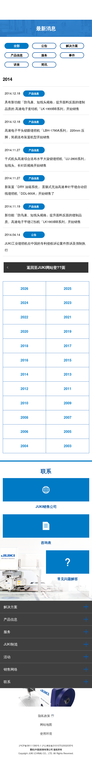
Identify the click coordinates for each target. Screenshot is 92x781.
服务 (44, 55)
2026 (24, 288)
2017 (67, 345)
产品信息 (17, 55)
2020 (24, 331)
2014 (24, 374)
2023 (67, 302)
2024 (24, 302)
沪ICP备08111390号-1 (30, 745)
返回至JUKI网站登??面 (46, 267)
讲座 (17, 64)
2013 (67, 374)
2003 (67, 445)
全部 (17, 46)
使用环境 (46, 733)
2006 (24, 431)
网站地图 (46, 724)
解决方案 (72, 46)
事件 (72, 55)
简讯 (44, 64)
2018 (24, 345)
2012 (24, 388)
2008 (24, 417)
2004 (24, 445)
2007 (67, 417)
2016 (24, 360)
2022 (24, 317)
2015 (67, 360)
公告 (44, 46)
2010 (24, 402)
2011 (67, 388)
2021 (67, 317)
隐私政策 (44, 715)
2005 (67, 431)
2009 (67, 402)
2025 (67, 288)
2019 (67, 331)
